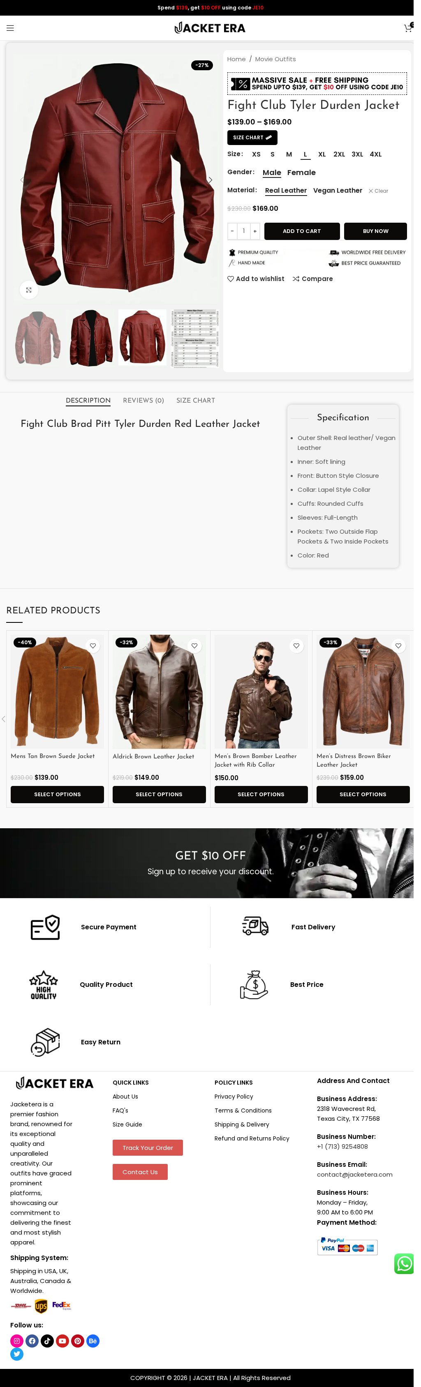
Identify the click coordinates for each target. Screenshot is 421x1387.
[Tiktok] (47, 1341)
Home (236, 59)
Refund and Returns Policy (252, 1138)
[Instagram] (16, 1341)
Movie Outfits (275, 59)
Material (240, 190)
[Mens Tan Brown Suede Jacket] (57, 692)
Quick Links (131, 1082)
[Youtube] (62, 1341)
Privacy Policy (234, 1096)
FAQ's (120, 1110)
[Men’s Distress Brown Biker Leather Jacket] (363, 692)
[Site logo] (210, 27)
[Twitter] (16, 1354)
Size (234, 154)
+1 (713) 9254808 (342, 1146)
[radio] (256, 154)
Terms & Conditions (243, 1110)
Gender (239, 172)
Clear (381, 191)
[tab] (88, 401)
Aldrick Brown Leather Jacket (153, 757)
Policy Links (234, 1082)
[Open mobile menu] (10, 28)
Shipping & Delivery (242, 1124)
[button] (22, 180)
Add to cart (302, 231)
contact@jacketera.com (355, 1174)
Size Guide (127, 1124)
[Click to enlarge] (29, 290)
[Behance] (92, 1341)
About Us (125, 1096)
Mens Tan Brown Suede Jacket (53, 756)
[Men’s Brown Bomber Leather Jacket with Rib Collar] (261, 692)
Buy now (376, 231)
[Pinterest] (77, 1341)
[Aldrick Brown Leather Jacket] (159, 692)
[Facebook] (32, 1341)
